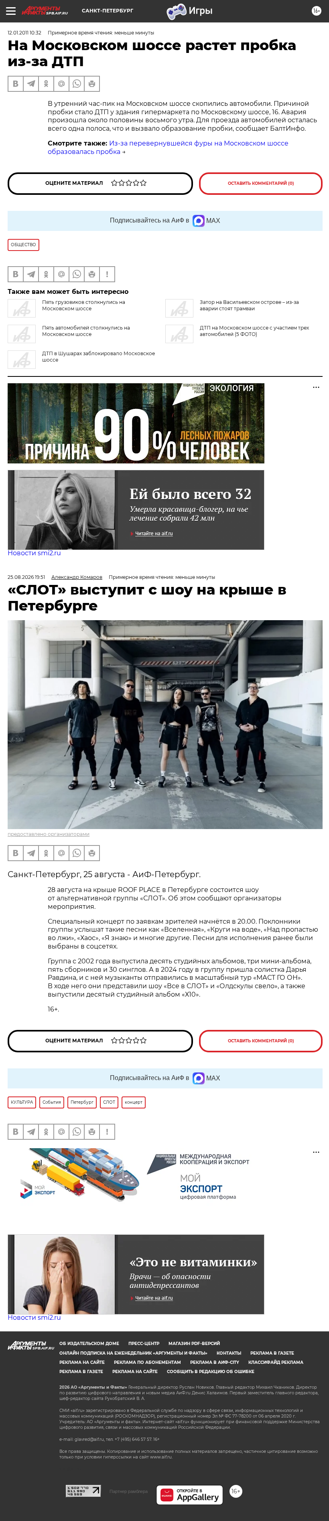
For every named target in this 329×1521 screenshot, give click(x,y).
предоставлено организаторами (48, 834)
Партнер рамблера (129, 1491)
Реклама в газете (272, 1353)
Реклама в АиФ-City (214, 1362)
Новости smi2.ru (34, 553)
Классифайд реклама (275, 1362)
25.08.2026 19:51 (26, 577)
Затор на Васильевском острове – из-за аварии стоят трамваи (249, 305)
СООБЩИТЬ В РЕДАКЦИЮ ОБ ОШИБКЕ (210, 1371)
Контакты (229, 1353)
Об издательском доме (89, 1343)
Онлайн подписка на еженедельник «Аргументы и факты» (133, 1353)
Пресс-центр (143, 1343)
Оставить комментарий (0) (261, 183)
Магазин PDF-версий (194, 1343)
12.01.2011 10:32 (24, 33)
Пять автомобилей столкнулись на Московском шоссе (86, 331)
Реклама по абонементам (147, 1362)
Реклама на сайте (82, 1362)
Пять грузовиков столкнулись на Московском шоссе (83, 305)
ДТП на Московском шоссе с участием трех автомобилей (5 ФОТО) (254, 331)
